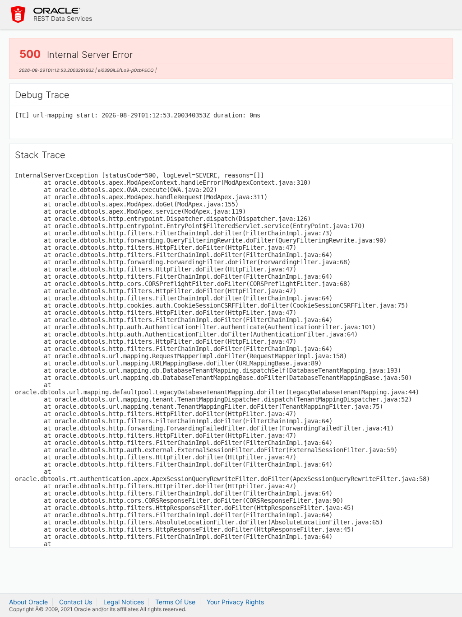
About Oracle (28, 602)
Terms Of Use (175, 602)
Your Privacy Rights (235, 602)
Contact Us (75, 602)
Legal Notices (123, 602)
